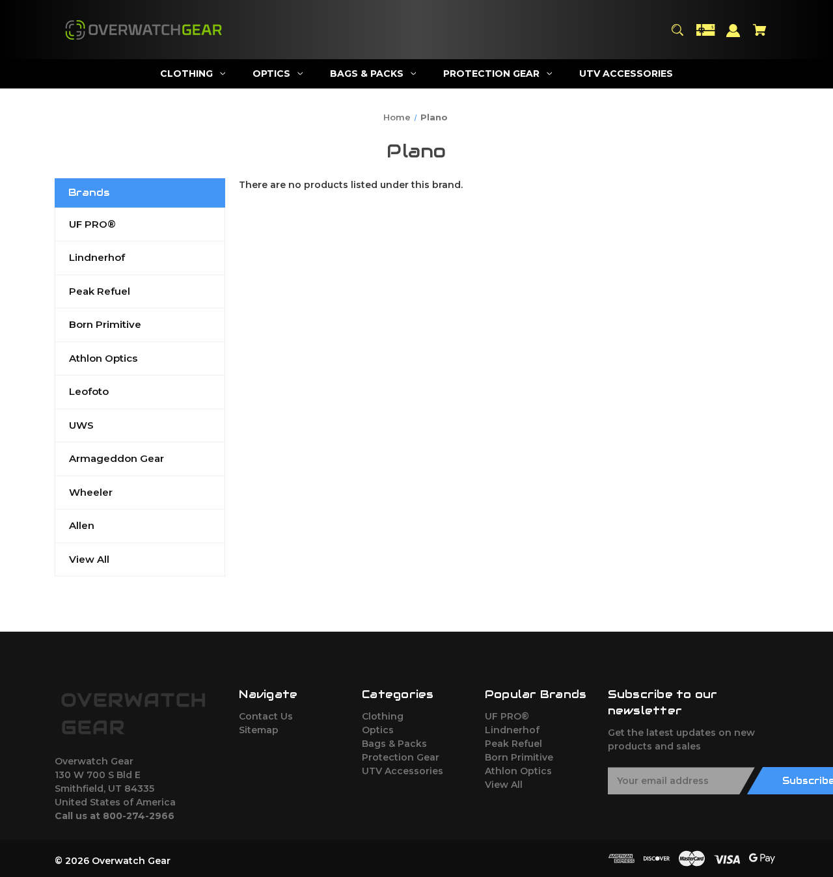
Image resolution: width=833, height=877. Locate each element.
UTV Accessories (402, 771)
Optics (378, 730)
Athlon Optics (103, 358)
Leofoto (89, 391)
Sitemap (259, 730)
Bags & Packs (394, 743)
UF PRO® (92, 224)
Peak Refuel (99, 291)
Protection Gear (400, 757)
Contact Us (266, 716)
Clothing (382, 716)
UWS (81, 425)
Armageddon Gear (116, 458)
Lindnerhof (97, 257)
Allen (81, 525)
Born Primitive (105, 324)
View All (89, 559)
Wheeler (91, 492)
